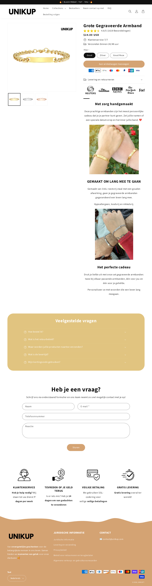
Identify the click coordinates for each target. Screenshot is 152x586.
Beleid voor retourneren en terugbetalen (73, 555)
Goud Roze (118, 55)
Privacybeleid (60, 550)
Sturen (76, 447)
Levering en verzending (65, 544)
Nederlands (15, 578)
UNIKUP (140, 582)
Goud (89, 55)
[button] (58, 8)
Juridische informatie (64, 539)
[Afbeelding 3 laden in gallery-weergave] (42, 99)
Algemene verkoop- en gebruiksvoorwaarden (75, 560)
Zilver (103, 55)
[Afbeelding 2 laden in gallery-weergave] (28, 99)
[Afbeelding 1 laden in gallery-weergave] (14, 99)
